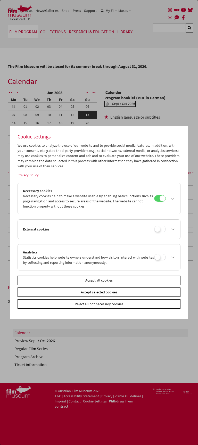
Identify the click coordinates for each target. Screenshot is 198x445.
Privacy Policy (28, 175)
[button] (171, 198)
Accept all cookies (99, 280)
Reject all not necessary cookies (99, 304)
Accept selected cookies (99, 292)
